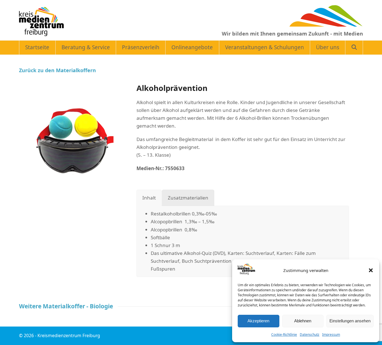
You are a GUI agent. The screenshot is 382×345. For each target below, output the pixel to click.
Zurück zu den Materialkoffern (57, 70)
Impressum (331, 334)
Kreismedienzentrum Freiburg (68, 335)
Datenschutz (309, 334)
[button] (371, 270)
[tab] (149, 198)
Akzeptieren (258, 320)
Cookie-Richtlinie (284, 334)
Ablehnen (302, 320)
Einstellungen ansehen (350, 320)
